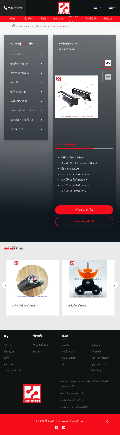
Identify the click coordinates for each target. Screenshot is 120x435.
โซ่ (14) (14, 82)
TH (99, 7)
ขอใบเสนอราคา (82, 210)
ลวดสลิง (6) (16, 54)
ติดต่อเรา (107, 19)
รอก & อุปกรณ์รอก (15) (22, 110)
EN (114, 7)
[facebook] (56, 428)
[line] (63, 428)
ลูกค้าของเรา (58, 19)
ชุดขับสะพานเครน (41, 26)
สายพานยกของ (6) (20, 73)
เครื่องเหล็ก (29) (18, 101)
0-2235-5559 (78, 400)
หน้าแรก (12, 19)
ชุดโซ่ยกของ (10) (18, 92)
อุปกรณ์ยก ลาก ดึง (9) (21, 120)
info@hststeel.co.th (74, 393)
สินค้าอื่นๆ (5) (17, 129)
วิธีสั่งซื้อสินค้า (91, 19)
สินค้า (43, 19)
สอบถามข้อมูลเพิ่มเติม (84, 221)
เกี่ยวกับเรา (28, 19)
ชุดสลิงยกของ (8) (19, 63)
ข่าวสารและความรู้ (73, 19)
